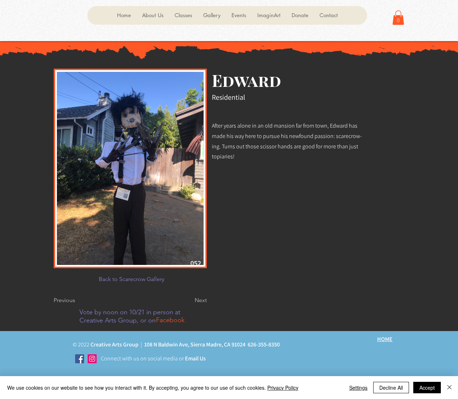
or (181, 358)
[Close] (449, 387)
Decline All (391, 387)
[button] (152, 15)
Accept (427, 387)
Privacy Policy (282, 387)
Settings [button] (358, 387)
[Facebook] (79, 358)
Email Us (195, 358)
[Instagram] (92, 358)
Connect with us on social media (139, 358)
